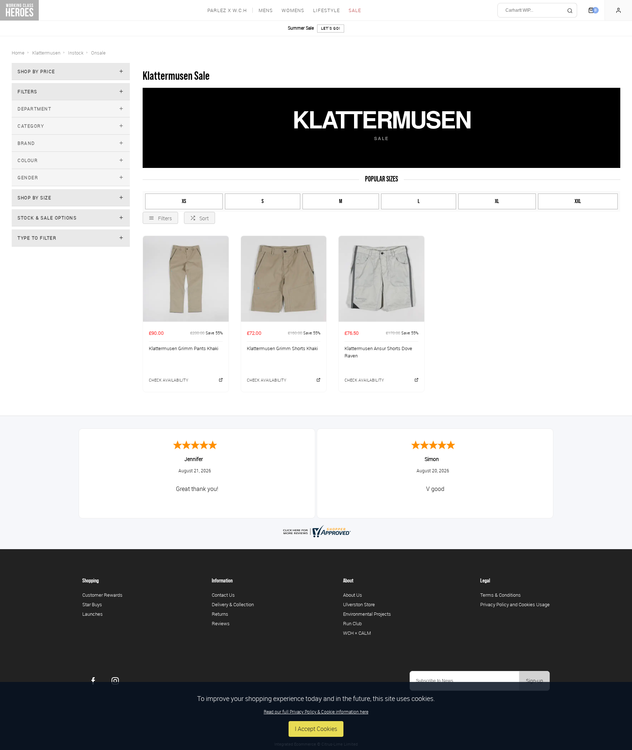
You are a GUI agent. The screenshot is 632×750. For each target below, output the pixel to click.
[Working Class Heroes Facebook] (93, 681)
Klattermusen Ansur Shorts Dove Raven (378, 352)
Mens (266, 10)
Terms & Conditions (500, 595)
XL (497, 201)
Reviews (221, 623)
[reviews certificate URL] (316, 530)
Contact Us (223, 595)
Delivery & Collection (233, 604)
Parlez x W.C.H (227, 10)
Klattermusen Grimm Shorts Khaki (282, 348)
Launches (92, 614)
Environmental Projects (367, 614)
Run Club (352, 623)
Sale (355, 10)
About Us (352, 595)
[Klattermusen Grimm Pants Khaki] (186, 279)
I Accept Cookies (316, 729)
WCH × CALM (357, 633)
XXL (578, 201)
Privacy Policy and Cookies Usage (515, 604)
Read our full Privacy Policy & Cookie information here (316, 711)
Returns (220, 614)
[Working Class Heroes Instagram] (115, 681)
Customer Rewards (102, 595)
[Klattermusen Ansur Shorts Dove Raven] (381, 279)
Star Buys (92, 604)
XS (184, 201)
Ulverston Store (359, 604)
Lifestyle (326, 10)
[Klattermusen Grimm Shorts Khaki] (284, 279)
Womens (293, 10)
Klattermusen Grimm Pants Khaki (183, 348)
